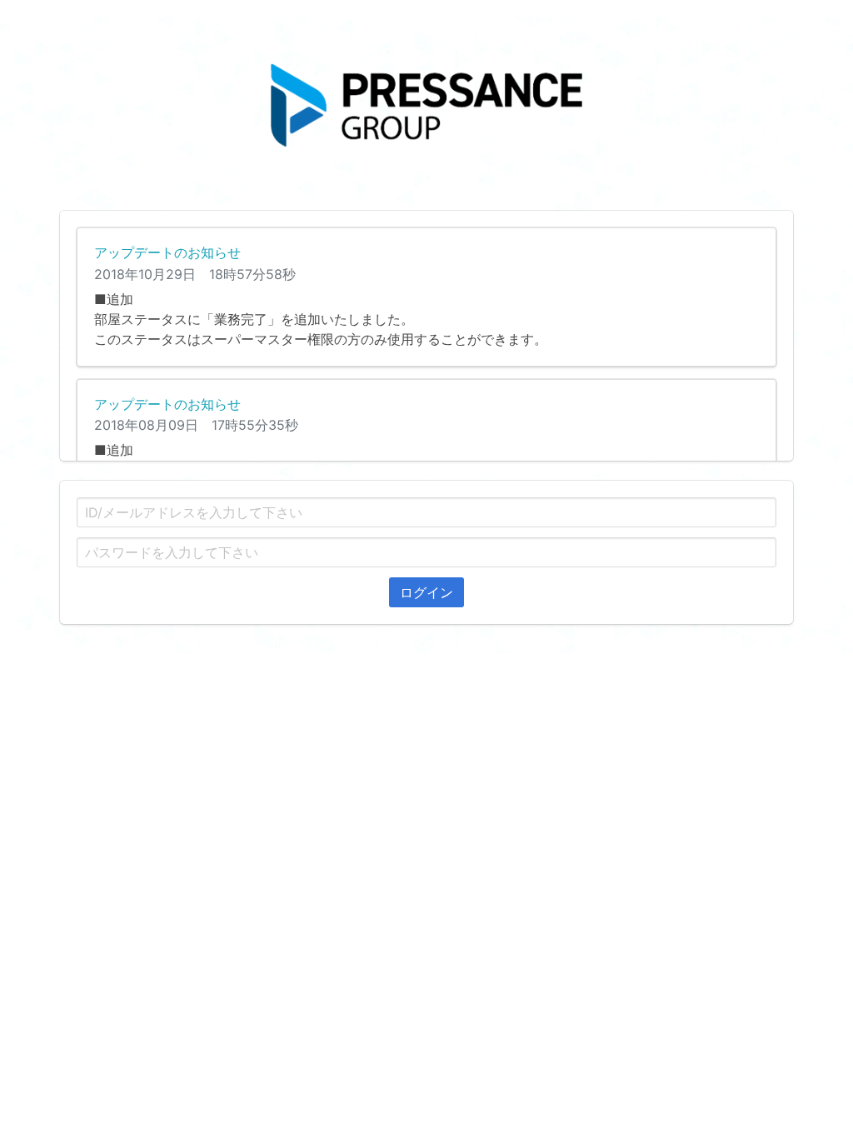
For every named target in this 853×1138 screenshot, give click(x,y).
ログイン (426, 592)
